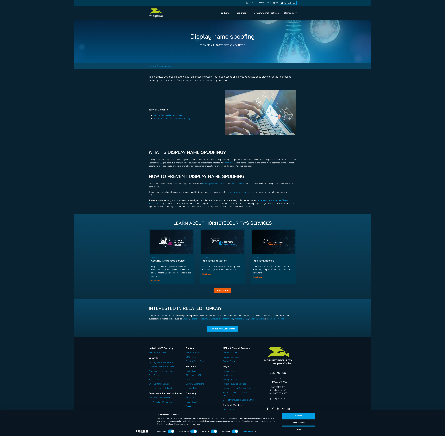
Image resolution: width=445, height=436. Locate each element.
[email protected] (278, 390)
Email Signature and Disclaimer (162, 388)
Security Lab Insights (195, 384)
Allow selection (298, 422)
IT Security (203, 318)
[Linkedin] (278, 408)
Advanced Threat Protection (161, 371)
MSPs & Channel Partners (265, 12)
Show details (247, 431)
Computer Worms (276, 318)
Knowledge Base (164, 66)
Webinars (190, 379)
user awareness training (240, 192)
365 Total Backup (263, 260)
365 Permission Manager (159, 397)
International (191, 402)
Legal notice (228, 375)
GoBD (245, 318)
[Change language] (250, 3)
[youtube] (283, 408)
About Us (190, 397)
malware (229, 162)
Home (151, 66)
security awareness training (214, 183)
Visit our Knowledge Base (222, 328)
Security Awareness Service (168, 260)
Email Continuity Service (159, 384)
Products (225, 12)
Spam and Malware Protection (161, 366)
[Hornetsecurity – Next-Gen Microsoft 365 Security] (155, 13)
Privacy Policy (229, 371)
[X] (273, 408)
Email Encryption (156, 375)
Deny (299, 429)
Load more (222, 290)
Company (289, 12)
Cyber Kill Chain (256, 318)
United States (229, 409)
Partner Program (230, 352)
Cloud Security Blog (194, 375)
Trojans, (194, 318)
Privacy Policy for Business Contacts (239, 388)
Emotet (186, 318)
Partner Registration (231, 357)
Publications (191, 371)
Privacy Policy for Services (234, 384)
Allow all (298, 416)
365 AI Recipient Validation (160, 402)
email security (238, 183)
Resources (240, 12)
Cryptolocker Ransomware (221, 318)
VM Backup (191, 357)
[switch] (193, 431)
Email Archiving (155, 379)
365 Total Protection (214, 260)
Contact (261, 3)
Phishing (238, 318)
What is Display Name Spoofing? (168, 115)
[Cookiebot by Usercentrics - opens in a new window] (142, 431)
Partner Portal (289, 3)
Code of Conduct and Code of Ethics (238, 400)
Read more (155, 280)
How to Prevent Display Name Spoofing (171, 118)
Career (189, 406)
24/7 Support (272, 3)
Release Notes (192, 388)
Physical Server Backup (196, 361)
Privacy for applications (233, 379)
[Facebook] (268, 408)
